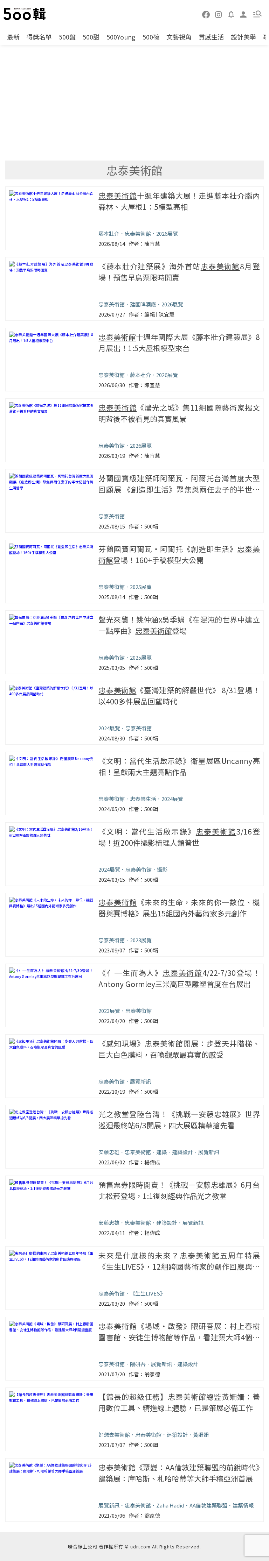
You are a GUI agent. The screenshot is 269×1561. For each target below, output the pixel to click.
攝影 (162, 869)
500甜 (91, 36)
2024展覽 (109, 728)
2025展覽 (141, 586)
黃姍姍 (201, 1434)
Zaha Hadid (170, 1505)
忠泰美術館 (138, 233)
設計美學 (243, 36)
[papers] (231, 14)
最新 (13, 36)
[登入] (243, 14)
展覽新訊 (140, 1081)
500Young (121, 36)
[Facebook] (206, 14)
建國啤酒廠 (143, 304)
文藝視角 (179, 36)
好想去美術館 (114, 1434)
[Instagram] (219, 14)
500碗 (151, 36)
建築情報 (243, 1505)
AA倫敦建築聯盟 (208, 1505)
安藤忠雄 (108, 1152)
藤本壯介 (108, 233)
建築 (161, 1152)
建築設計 (182, 1152)
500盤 (67, 36)
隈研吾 (138, 1364)
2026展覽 (167, 233)
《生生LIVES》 (147, 1293)
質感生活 (211, 36)
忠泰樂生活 (143, 798)
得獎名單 (39, 36)
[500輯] (26, 14)
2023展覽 (141, 940)
